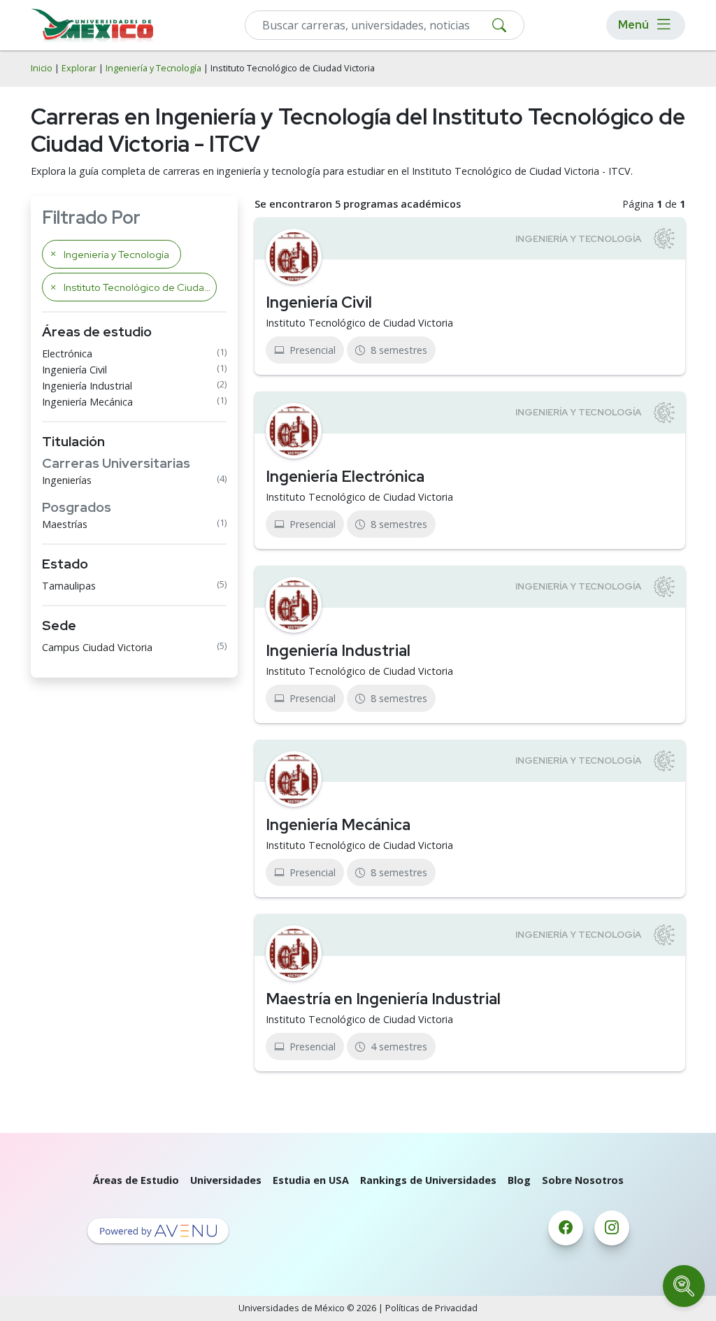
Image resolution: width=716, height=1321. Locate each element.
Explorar (79, 68)
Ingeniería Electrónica (345, 476)
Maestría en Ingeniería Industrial (383, 998)
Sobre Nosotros (583, 1180)
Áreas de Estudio (136, 1180)
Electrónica (67, 353)
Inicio (41, 68)
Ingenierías (67, 480)
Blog (519, 1180)
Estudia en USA (311, 1180)
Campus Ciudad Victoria (97, 647)
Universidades (226, 1180)
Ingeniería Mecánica (87, 401)
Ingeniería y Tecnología (153, 68)
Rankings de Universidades (428, 1180)
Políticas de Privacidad (431, 1308)
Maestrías (64, 524)
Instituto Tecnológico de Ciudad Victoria (359, 322)
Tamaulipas (69, 585)
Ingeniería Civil (74, 369)
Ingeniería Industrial (87, 385)
